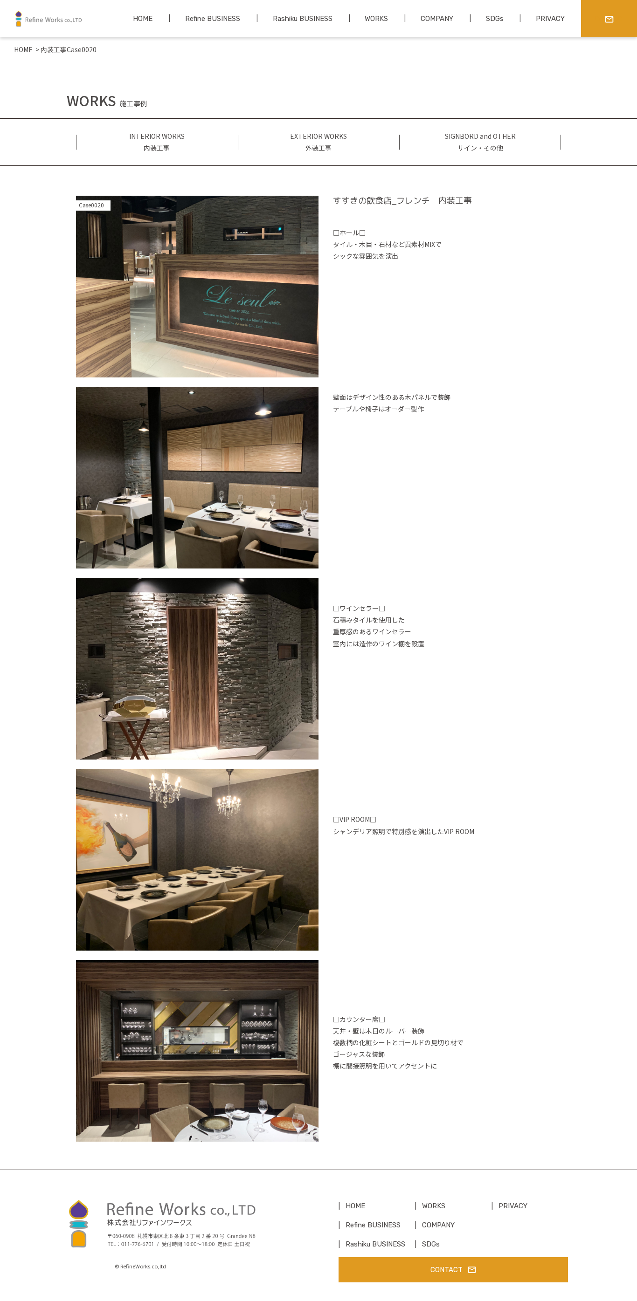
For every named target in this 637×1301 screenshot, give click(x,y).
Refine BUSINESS (373, 1225)
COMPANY (438, 1225)
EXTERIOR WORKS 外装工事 (318, 141)
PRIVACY (513, 1206)
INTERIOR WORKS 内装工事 (157, 141)
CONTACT (446, 1270)
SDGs (431, 1244)
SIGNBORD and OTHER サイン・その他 (480, 141)
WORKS (433, 1206)
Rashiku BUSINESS (375, 1244)
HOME (23, 49)
